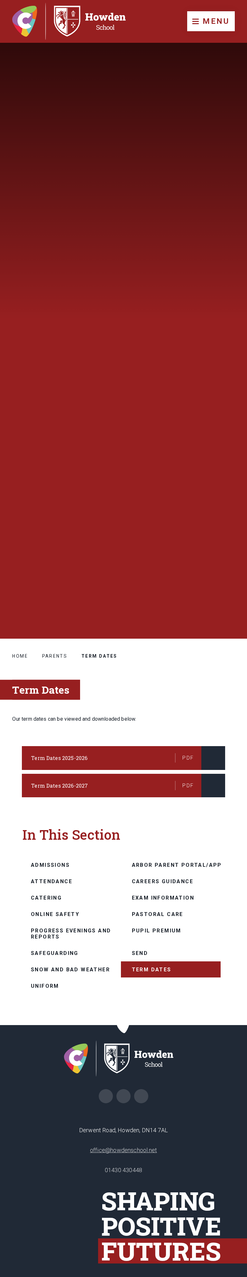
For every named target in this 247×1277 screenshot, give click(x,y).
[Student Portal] (123, 1096)
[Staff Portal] (141, 1096)
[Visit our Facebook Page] (106, 1096)
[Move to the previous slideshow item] (229, 554)
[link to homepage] (74, 21)
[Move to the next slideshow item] (229, 538)
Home (20, 656)
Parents (55, 656)
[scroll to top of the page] (124, 1025)
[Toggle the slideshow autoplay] (229, 569)
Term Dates (99, 656)
